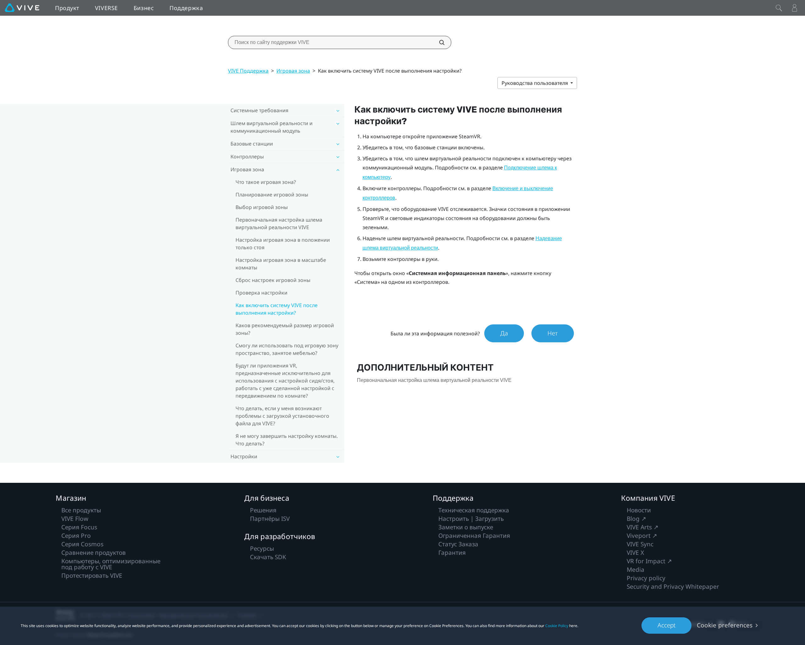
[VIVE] (22, 8)
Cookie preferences (724, 625)
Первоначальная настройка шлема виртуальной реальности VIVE (279, 223)
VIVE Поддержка (248, 70)
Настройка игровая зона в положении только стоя (283, 243)
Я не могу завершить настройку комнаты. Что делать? (287, 440)
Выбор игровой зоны (262, 207)
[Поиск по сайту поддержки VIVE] (438, 42)
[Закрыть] (779, 8)
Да (504, 333)
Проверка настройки (261, 292)
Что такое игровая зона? (266, 182)
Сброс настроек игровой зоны (273, 280)
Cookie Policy (556, 625)
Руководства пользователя (535, 83)
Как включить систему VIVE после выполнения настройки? (277, 309)
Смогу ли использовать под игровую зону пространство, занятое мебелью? (287, 349)
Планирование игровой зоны (272, 194)
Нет (552, 333)
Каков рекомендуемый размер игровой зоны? (285, 329)
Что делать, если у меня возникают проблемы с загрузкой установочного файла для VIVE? (282, 416)
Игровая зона (293, 70)
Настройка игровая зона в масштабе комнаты (281, 263)
